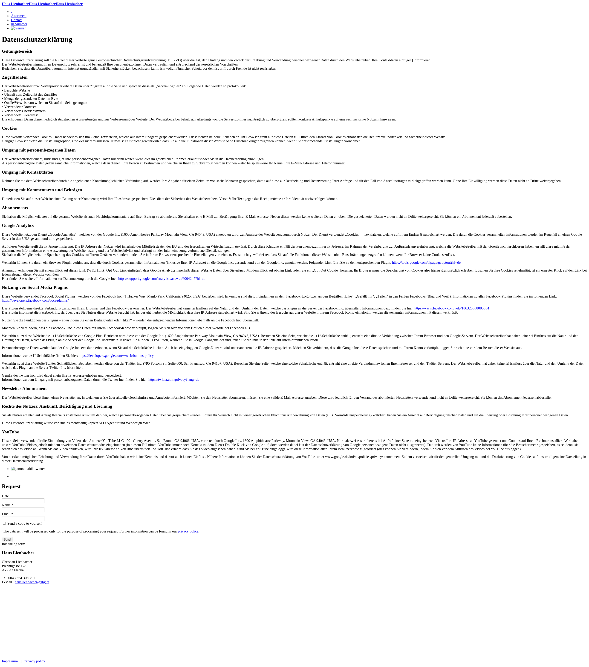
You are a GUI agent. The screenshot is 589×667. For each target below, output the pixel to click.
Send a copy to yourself (24, 523)
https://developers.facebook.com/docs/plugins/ (35, 300)
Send (7, 539)
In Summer (19, 24)
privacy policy (188, 531)
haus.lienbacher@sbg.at (32, 582)
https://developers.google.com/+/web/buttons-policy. (116, 356)
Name (7, 505)
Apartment (18, 16)
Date (5, 496)
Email (7, 514)
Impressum (10, 661)
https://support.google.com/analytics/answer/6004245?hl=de (161, 279)
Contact (16, 20)
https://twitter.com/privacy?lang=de (173, 379)
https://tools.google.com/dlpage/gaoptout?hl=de (426, 262)
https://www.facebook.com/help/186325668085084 (451, 308)
